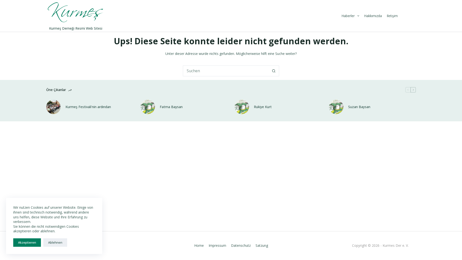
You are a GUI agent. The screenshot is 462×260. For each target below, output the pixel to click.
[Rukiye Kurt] (242, 107)
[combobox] (226, 70)
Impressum (217, 245)
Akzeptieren (27, 242)
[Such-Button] (274, 71)
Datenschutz (241, 245)
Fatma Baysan (171, 107)
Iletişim (392, 15)
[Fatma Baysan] (148, 107)
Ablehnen (55, 242)
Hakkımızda (373, 15)
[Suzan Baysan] (336, 107)
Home (199, 245)
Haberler (348, 15)
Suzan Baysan (359, 107)
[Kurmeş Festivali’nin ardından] (53, 107)
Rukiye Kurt (263, 107)
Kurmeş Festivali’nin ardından (88, 107)
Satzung (262, 245)
